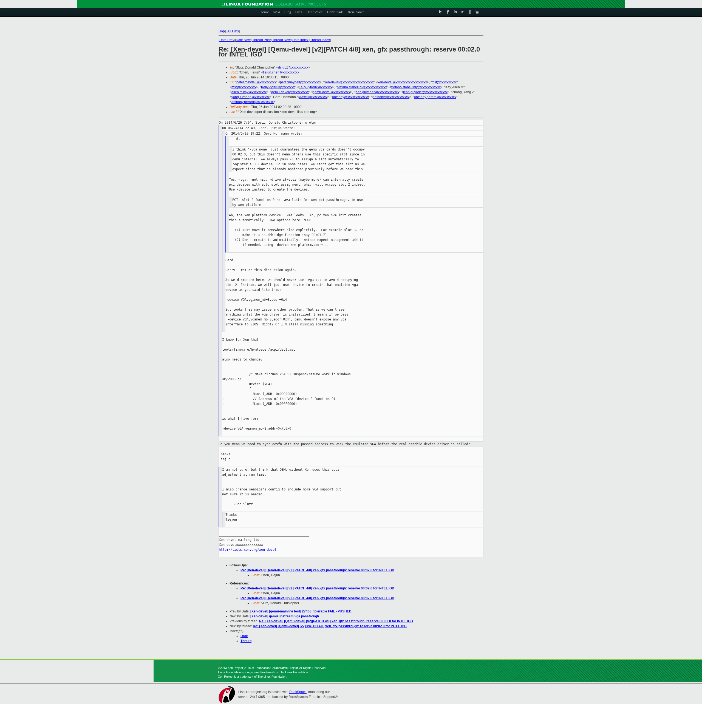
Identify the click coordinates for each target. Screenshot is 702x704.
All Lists (233, 31)
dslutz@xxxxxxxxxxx (293, 67)
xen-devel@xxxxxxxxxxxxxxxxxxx (349, 82)
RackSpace (298, 692)
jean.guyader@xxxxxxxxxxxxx (377, 92)
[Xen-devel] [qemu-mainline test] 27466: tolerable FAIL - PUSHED (301, 611)
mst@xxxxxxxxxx (444, 82)
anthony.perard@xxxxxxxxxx (435, 97)
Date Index (300, 40)
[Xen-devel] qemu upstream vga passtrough (284, 616)
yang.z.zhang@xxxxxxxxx (250, 97)
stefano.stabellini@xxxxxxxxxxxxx (362, 87)
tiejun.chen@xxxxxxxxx (280, 72)
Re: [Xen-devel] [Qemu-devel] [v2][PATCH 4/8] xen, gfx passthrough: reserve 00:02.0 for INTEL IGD (317, 570)
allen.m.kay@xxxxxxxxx (249, 92)
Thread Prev (261, 40)
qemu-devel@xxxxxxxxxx (290, 92)
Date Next (243, 40)
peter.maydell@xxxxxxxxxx (256, 82)
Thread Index (320, 40)
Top (222, 31)
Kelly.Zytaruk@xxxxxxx (278, 87)
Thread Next (281, 40)
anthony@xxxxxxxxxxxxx (350, 97)
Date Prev (226, 40)
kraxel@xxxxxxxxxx (313, 97)
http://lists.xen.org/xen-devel (247, 550)
